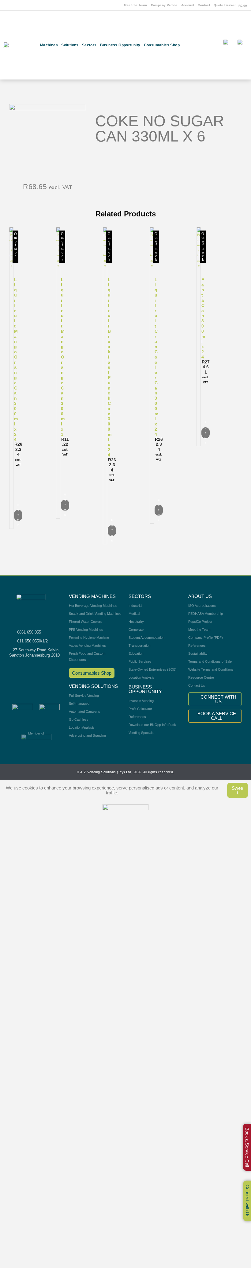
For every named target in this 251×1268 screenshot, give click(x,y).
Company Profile (164, 5)
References (137, 717)
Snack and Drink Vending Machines (95, 613)
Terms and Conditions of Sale (210, 661)
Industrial (135, 605)
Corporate (136, 629)
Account (187, 5)
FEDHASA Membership (205, 613)
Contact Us (196, 685)
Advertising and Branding (87, 735)
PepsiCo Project (200, 621)
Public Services (140, 661)
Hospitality (136, 621)
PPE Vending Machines (86, 629)
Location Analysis (82, 727)
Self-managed (79, 703)
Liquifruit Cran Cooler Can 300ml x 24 (156, 357)
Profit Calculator (140, 709)
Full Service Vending (84, 695)
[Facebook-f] (205, 19)
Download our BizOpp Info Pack (152, 725)
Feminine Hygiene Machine (89, 637)
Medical (134, 613)
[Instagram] (205, 36)
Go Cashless (78, 719)
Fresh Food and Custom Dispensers (87, 656)
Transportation (139, 645)
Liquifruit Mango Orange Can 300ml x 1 (63, 357)
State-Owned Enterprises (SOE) (153, 669)
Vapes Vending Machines (87, 645)
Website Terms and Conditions (211, 669)
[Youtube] (205, 52)
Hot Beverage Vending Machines (93, 605)
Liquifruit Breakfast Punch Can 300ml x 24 (109, 367)
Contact (204, 5)
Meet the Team (135, 5)
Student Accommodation (146, 637)
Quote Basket (224, 5)
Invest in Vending (141, 701)
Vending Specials (141, 733)
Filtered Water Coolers (85, 621)
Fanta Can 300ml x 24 (203, 318)
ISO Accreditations (202, 605)
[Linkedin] (205, 69)
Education (136, 653)
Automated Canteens (84, 711)
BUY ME (18, 515)
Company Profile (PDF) (205, 637)
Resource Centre (201, 677)
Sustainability (198, 653)
